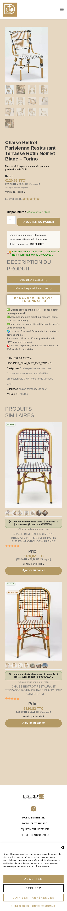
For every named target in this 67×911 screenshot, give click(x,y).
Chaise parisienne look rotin (35, 368)
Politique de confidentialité (43, 906)
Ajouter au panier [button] (33, 570)
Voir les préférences (33, 897)
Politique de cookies (19, 906)
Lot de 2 (42, 388)
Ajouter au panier (38, 221)
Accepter (33, 878)
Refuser (33, 888)
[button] (62, 847)
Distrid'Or (23, 394)
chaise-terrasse (27, 388)
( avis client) (14, 198)
